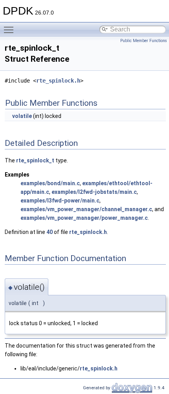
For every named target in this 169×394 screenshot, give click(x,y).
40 (49, 232)
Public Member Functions (143, 40)
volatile (22, 116)
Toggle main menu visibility (10, 29)
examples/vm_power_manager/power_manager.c (84, 218)
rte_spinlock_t (35, 160)
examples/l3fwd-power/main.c (59, 200)
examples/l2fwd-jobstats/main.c (94, 192)
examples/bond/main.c (50, 183)
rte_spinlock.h (58, 80)
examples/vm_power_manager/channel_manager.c (86, 209)
